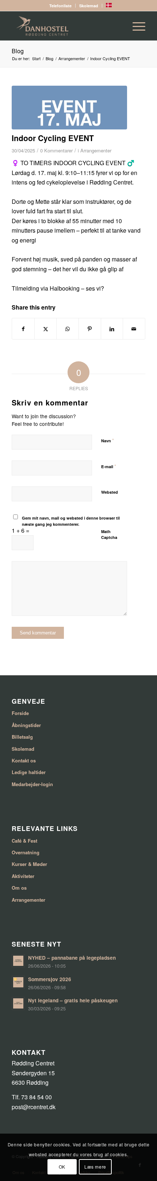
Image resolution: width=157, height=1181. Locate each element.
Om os (19, 887)
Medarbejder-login (32, 784)
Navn (107, 440)
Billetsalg (22, 736)
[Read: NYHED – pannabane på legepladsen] (18, 960)
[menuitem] (61, 6)
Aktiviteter (23, 876)
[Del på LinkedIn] (112, 328)
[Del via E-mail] (134, 328)
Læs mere (95, 1166)
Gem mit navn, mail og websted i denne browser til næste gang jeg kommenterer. (71, 521)
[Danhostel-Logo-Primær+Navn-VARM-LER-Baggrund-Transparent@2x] (65, 25)
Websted (109, 492)
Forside (20, 713)
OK (62, 1166)
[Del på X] (46, 328)
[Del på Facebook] (23, 328)
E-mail (108, 466)
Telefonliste (60, 5)
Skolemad (88, 5)
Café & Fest (24, 840)
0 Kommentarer (56, 150)
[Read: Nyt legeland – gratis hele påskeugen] (18, 1003)
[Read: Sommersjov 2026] (18, 982)
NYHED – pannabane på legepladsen (72, 957)
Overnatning (25, 852)
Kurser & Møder (29, 864)
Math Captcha (109, 534)
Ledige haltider (29, 772)
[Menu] (135, 25)
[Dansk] (109, 5)
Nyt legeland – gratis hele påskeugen (73, 1000)
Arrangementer (95, 150)
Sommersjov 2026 (49, 979)
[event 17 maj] (69, 107)
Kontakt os (24, 760)
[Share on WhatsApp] (67, 328)
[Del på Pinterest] (90, 328)
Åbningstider (26, 725)
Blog (18, 51)
